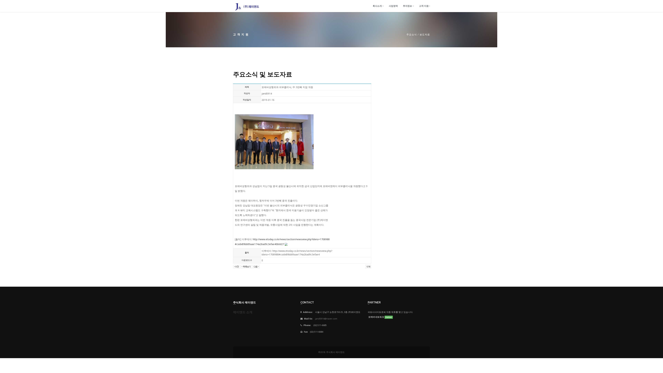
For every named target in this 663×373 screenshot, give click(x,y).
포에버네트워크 (380, 316)
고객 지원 (424, 6)
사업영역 (393, 6)
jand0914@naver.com (326, 318)
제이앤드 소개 (242, 312)
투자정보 (407, 6)
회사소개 (377, 6)
